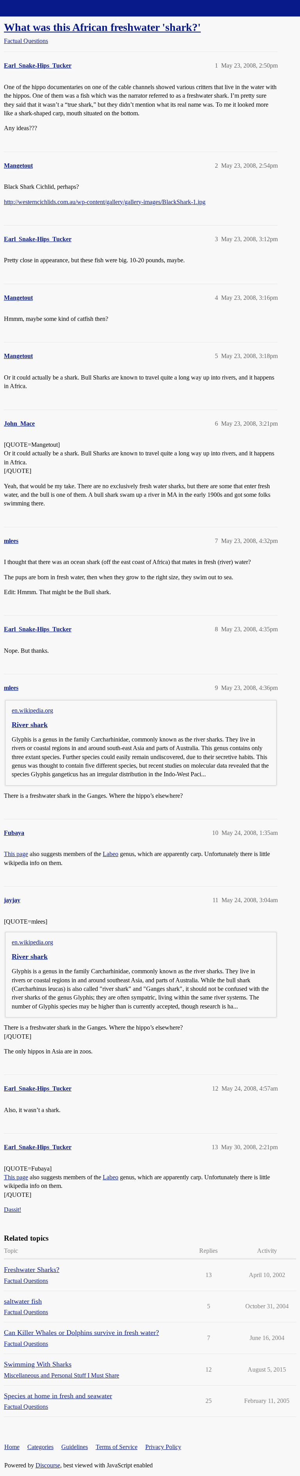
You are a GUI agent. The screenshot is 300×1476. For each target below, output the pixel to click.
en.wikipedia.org (32, 710)
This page (16, 854)
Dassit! (12, 1209)
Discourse (48, 1465)
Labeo (110, 854)
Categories (40, 1447)
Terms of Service (117, 1447)
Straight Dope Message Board (41, 8)
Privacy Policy (163, 1447)
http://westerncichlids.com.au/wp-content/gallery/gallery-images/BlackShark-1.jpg (104, 202)
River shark (30, 725)
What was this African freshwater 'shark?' (102, 27)
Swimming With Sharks (37, 1364)
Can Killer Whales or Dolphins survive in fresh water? (81, 1332)
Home (12, 1447)
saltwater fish (23, 1301)
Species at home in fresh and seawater (58, 1396)
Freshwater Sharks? (31, 1270)
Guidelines (74, 1447)
